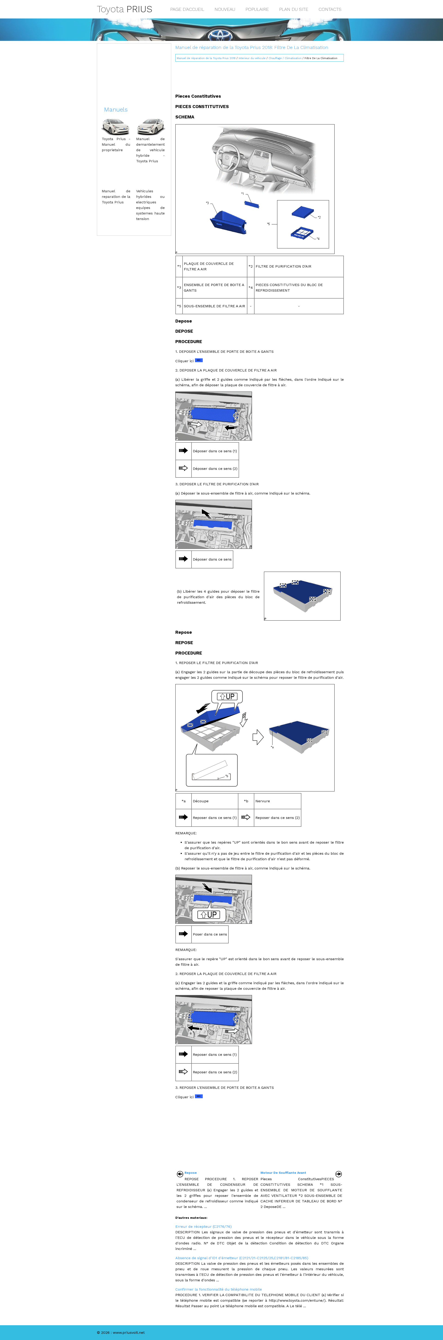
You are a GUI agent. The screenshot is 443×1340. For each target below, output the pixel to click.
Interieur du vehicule (252, 58)
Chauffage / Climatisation (285, 58)
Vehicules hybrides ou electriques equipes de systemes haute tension (150, 205)
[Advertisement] (259, 75)
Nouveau (225, 9)
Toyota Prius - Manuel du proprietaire (116, 144)
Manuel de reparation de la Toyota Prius (116, 196)
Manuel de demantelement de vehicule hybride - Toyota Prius (150, 150)
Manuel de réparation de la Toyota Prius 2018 (206, 58)
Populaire (257, 9)
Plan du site (293, 9)
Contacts (330, 9)
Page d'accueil (187, 9)
